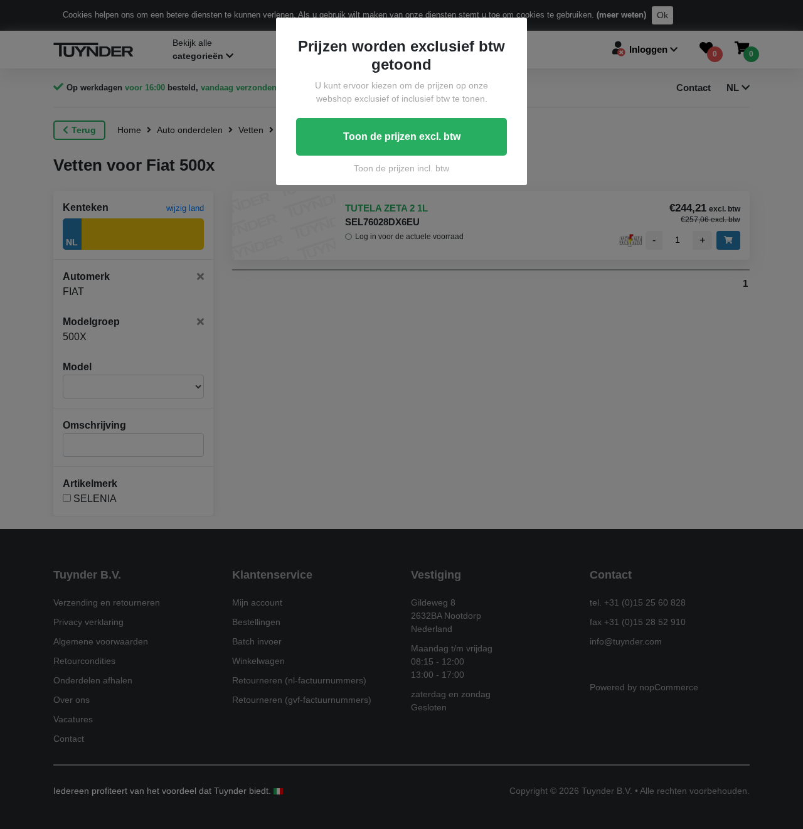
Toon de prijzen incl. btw (401, 168)
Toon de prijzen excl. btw (401, 136)
